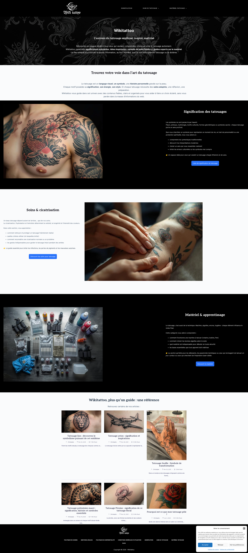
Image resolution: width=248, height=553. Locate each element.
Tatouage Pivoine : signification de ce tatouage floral (124, 509)
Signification (126, 8)
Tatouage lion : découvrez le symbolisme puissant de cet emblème (81, 437)
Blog (124, 543)
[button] (244, 528)
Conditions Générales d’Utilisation (129, 540)
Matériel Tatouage (177, 8)
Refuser (220, 545)
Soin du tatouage (150, 8)
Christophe (71, 442)
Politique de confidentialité (227, 549)
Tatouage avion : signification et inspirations (124, 437)
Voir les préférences (237, 545)
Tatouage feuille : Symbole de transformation (166, 464)
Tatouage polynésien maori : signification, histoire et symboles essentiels (81, 510)
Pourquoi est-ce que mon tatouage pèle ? (166, 513)
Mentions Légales (87, 540)
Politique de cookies (213, 549)
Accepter (205, 545)
